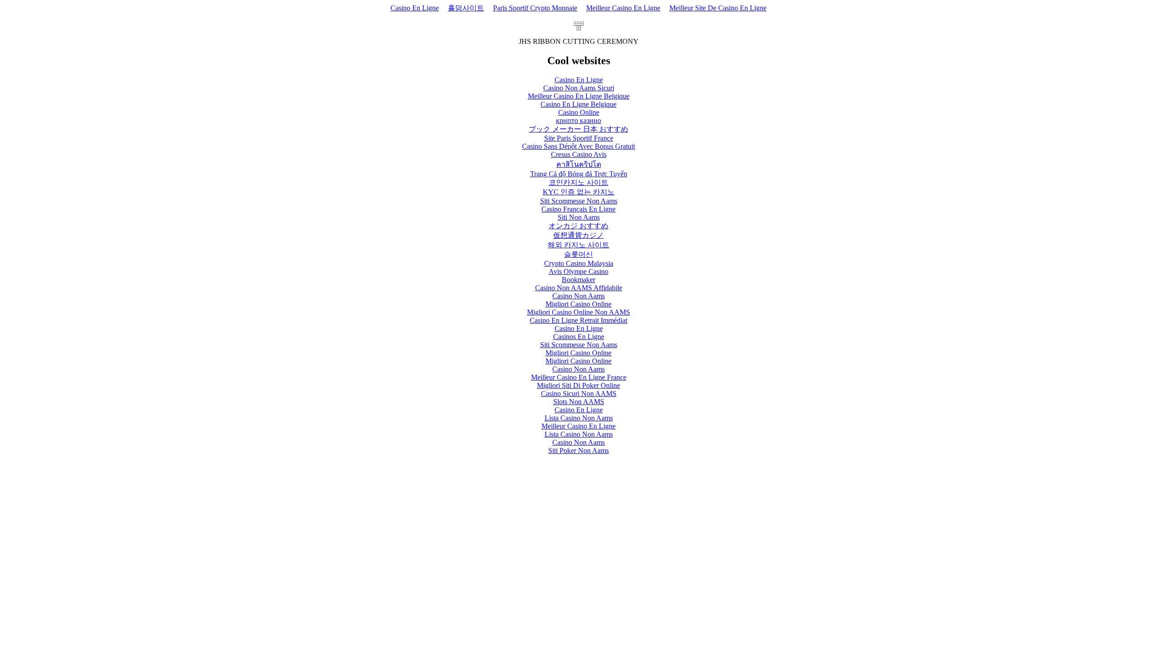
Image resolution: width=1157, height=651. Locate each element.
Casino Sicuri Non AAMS (578, 393)
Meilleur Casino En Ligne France (578, 377)
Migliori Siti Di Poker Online (578, 385)
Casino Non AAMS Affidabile (578, 288)
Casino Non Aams (578, 296)
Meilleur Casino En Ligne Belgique (579, 96)
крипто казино (578, 120)
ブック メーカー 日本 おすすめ (578, 129)
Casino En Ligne (414, 8)
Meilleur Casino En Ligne (623, 8)
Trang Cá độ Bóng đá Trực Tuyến (578, 174)
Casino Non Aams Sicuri (578, 88)
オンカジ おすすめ (578, 226)
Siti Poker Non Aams (578, 450)
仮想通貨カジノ (578, 235)
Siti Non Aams (579, 217)
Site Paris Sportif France (578, 138)
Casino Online (578, 112)
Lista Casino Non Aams (579, 418)
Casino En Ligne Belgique (578, 104)
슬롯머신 (578, 254)
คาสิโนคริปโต (578, 164)
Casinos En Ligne (578, 336)
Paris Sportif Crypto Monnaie (535, 8)
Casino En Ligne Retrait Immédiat (578, 320)
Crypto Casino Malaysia (578, 263)
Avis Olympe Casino (578, 271)
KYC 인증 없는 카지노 (579, 192)
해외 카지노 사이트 (578, 245)
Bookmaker (578, 279)
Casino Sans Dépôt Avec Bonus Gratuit (578, 146)
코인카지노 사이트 (578, 182)
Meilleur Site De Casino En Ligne (718, 8)
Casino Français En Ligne (578, 209)
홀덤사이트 (466, 8)
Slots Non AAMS (578, 402)
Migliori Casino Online (578, 304)
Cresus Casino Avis (579, 154)
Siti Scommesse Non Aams (578, 201)
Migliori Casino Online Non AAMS (578, 312)
